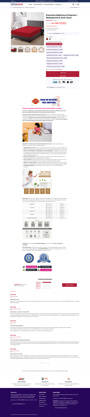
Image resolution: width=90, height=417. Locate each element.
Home (30, 4)
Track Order (42, 394)
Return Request (42, 396)
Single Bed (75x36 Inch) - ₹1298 (54, 63)
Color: (49, 37)
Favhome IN (20, 414)
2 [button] (43, 363)
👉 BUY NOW (63, 76)
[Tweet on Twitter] (75, 7)
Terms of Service (43, 404)
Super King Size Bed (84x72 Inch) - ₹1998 (57, 58)
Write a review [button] (69, 285)
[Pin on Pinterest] (76, 7)
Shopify (28, 414)
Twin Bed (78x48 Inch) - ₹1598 (54, 44)
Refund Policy (42, 402)
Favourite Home (37, 4)
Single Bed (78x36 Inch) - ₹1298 (54, 61)
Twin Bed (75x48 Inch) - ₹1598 (54, 47)
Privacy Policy (42, 398)
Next (42, 29)
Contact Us (58, 4)
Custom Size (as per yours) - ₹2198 (55, 66)
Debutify (35, 414)
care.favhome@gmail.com (18, 404)
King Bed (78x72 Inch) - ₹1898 (54, 55)
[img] (13, 294)
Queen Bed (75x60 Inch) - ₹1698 (55, 52)
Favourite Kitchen (49, 4)
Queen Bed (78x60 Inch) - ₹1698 (55, 49)
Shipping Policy (42, 400)
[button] (49, 20)
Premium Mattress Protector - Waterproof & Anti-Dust (24, 7)
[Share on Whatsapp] (77, 7)
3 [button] (45, 363)
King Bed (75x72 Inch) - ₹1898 (70, 55)
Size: (53, 42)
